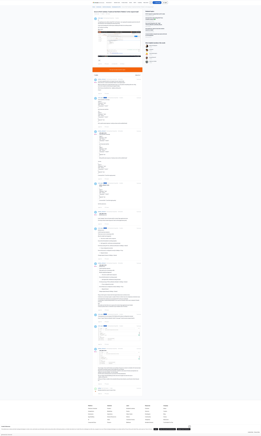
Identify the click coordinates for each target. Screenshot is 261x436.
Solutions (109, 405)
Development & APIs (116, 7)
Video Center (129, 414)
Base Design (148, 26)
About (164, 408)
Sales (108, 419)
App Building (91, 417)
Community (98, 7)
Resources (147, 405)
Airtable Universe (149, 422)
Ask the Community (106, 7)
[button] (157, 2)
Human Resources (111, 417)
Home (93, 7)
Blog (164, 414)
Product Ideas (125, 2)
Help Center (145, 2)
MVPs (135, 2)
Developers (147, 414)
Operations (109, 414)
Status (165, 417)
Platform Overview (92, 408)
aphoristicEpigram (153, 45)
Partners (147, 408)
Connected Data (92, 422)
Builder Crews (117, 2)
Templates (147, 419)
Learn (127, 405)
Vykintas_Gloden (152, 61)
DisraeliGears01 (152, 57)
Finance (109, 422)
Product (109, 408)
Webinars (128, 422)
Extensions (90, 414)
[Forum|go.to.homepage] (98, 2)
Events (130, 2)
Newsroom (166, 419)
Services (147, 411)
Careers (165, 411)
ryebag (99, 388)
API (99, 60)
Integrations (91, 411)
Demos (128, 417)
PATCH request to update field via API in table (155, 14)
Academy (140, 2)
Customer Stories (130, 419)
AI (88, 419)
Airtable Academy (130, 408)
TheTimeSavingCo (153, 53)
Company (165, 405)
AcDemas (151, 49)
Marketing (109, 411)
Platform (90, 405)
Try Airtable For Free (168, 422)
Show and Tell (148, 37)
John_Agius (100, 18)
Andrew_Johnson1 (102, 79)
